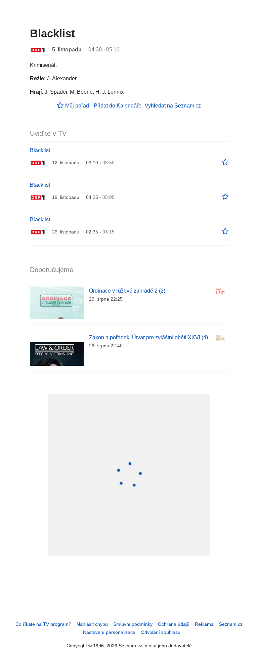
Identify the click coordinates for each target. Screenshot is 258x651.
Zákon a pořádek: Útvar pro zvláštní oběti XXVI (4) (148, 337)
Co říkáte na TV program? (43, 624)
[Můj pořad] (225, 162)
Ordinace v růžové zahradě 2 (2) (127, 291)
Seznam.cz (231, 624)
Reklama (204, 624)
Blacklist (40, 150)
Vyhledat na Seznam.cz (173, 105)
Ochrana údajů (173, 624)
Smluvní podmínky (133, 624)
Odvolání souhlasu (160, 632)
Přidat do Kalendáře (117, 105)
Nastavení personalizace (109, 632)
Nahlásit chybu (92, 624)
